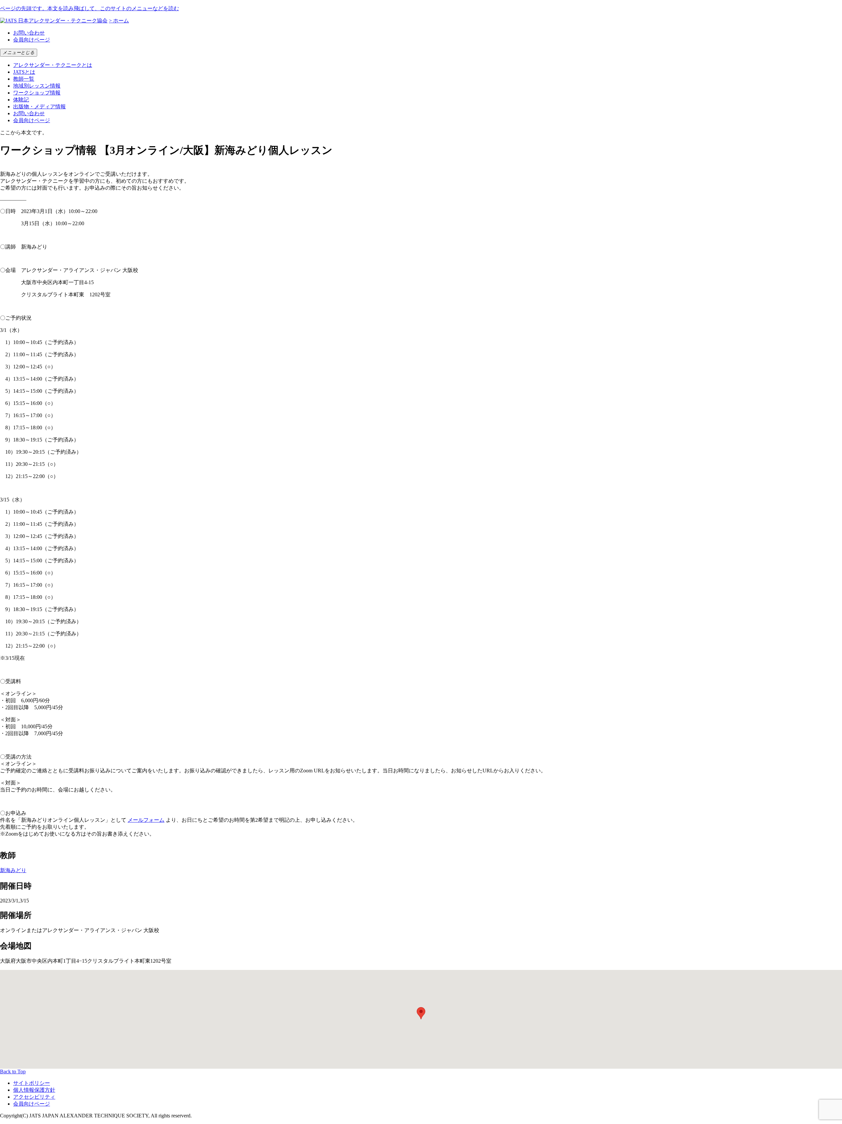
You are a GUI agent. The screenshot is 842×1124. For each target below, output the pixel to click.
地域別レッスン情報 (37, 86)
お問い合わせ (29, 33)
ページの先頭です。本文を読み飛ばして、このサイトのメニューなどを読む (89, 8)
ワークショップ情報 (37, 92)
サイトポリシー (31, 1083)
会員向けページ (31, 39)
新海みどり (13, 870)
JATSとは (24, 72)
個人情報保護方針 (34, 1090)
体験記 (21, 99)
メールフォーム (146, 820)
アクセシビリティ (34, 1097)
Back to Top (13, 1071)
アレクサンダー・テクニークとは (52, 65)
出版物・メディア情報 (39, 106)
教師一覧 (23, 79)
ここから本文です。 (23, 132)
